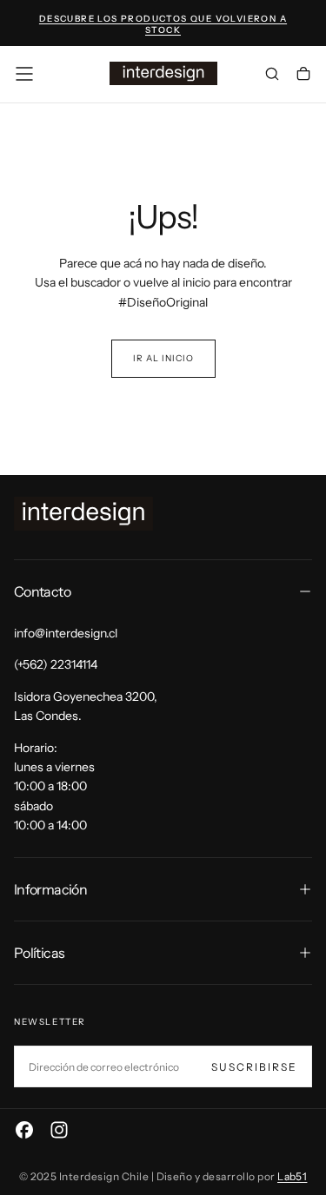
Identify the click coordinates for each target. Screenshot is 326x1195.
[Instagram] (59, 1129)
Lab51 (292, 1176)
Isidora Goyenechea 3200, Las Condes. (85, 706)
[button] (24, 73)
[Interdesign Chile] (83, 513)
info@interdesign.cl (65, 633)
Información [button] (50, 889)
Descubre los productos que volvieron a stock (163, 24)
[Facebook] (24, 1129)
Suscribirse (254, 1066)
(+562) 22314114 (55, 664)
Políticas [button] (39, 952)
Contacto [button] (42, 591)
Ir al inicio (163, 358)
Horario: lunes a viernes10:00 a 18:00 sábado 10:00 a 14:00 (54, 787)
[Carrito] (303, 75)
